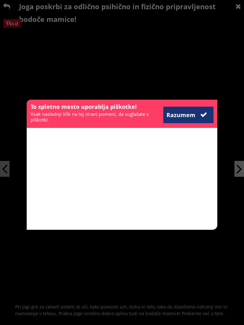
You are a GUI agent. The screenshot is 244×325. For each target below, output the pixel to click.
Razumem (181, 115)
